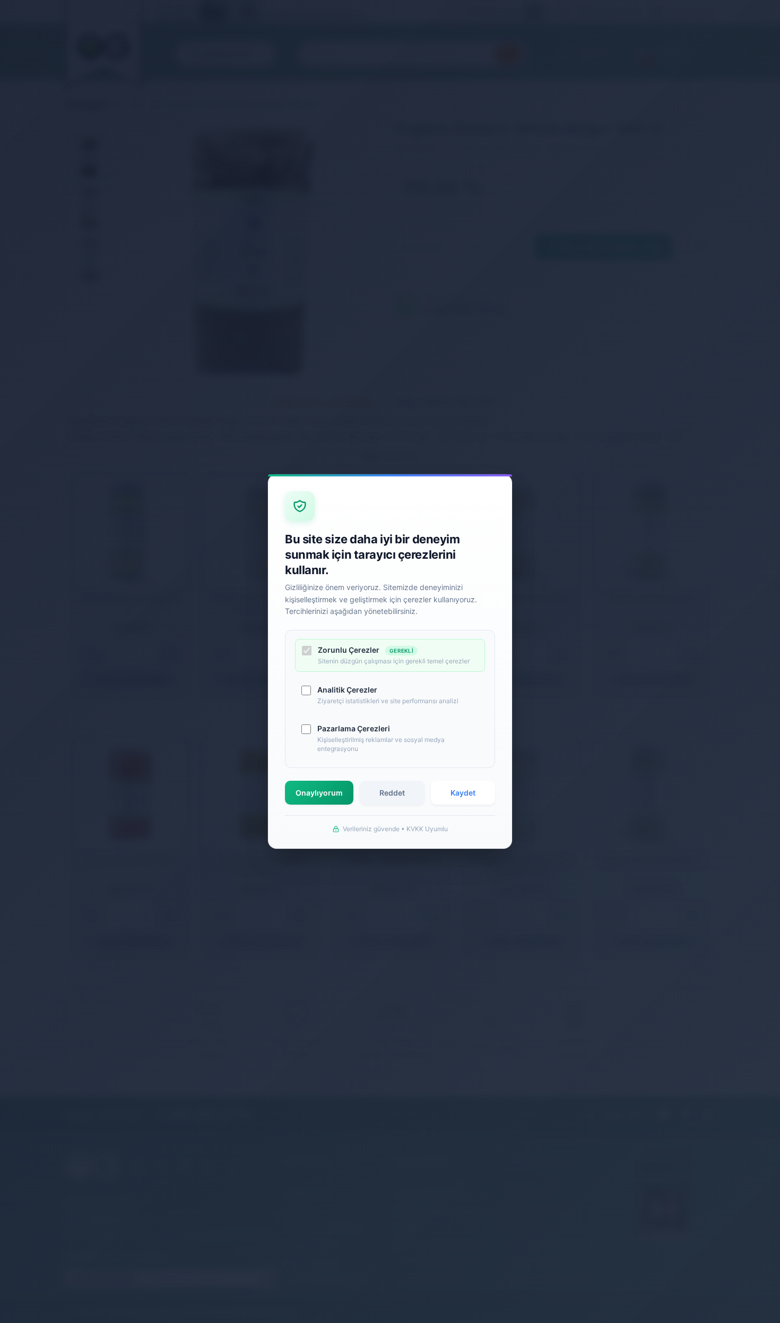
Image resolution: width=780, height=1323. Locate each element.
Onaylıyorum (319, 792)
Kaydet (462, 792)
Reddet (392, 792)
